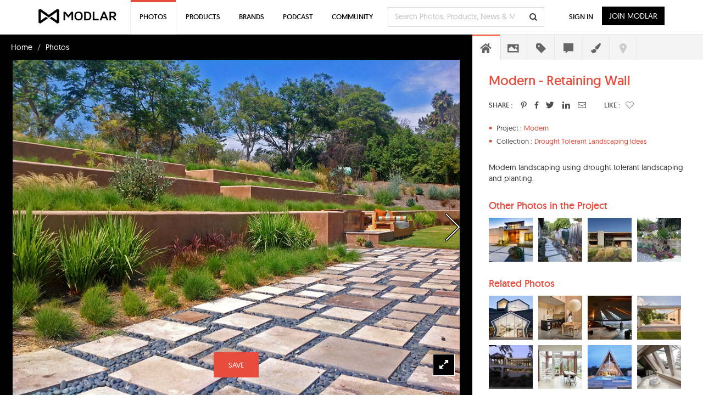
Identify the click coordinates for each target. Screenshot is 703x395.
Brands (251, 16)
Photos (57, 47)
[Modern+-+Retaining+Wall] (524, 104)
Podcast (298, 16)
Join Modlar (633, 16)
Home (21, 47)
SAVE (236, 364)
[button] (630, 104)
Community (352, 16)
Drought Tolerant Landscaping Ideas (590, 141)
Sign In (581, 16)
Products (203, 16)
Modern (536, 127)
